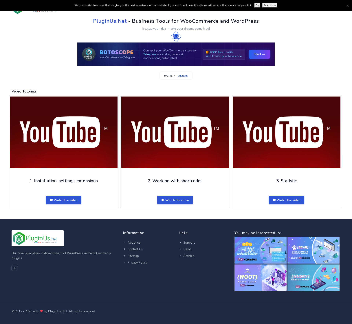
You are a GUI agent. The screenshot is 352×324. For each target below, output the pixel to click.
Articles (188, 256)
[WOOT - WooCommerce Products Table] (260, 278)
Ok (257, 5)
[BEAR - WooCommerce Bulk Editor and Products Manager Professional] (313, 251)
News (187, 249)
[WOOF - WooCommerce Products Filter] (313, 278)
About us (133, 242)
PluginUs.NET (57, 311)
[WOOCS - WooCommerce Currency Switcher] (260, 251)
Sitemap (133, 256)
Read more (270, 5)
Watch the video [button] (65, 200)
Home (168, 75)
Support (189, 242)
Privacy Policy (137, 262)
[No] (347, 5)
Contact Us (135, 249)
